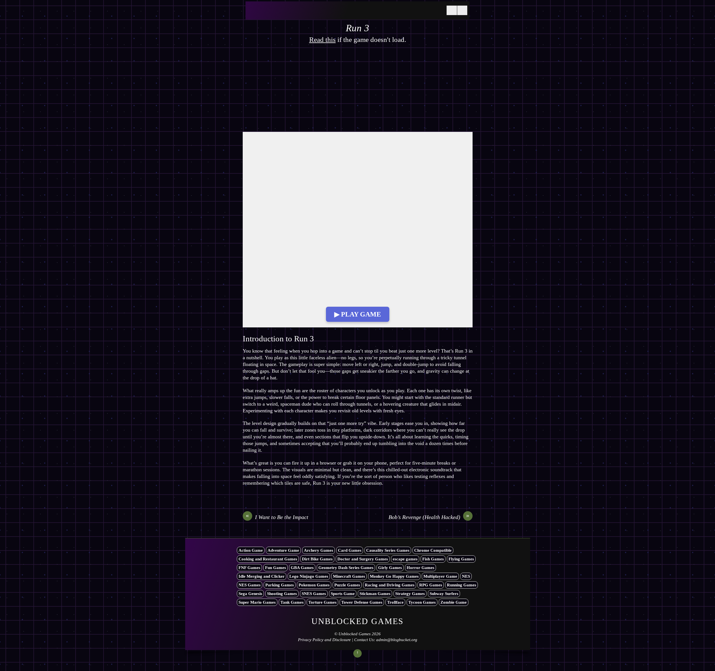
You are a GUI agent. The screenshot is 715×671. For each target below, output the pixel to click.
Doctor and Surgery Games (362, 559)
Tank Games (292, 602)
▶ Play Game (357, 314)
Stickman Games (374, 593)
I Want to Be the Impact (277, 516)
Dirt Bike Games (317, 559)
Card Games (349, 550)
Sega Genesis (250, 593)
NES (466, 576)
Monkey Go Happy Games (394, 576)
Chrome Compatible (433, 550)
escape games (405, 559)
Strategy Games (410, 593)
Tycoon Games (422, 602)
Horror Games (420, 567)
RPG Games (430, 585)
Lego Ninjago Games (308, 576)
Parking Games (279, 585)
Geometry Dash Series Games (345, 567)
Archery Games (318, 550)
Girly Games (390, 567)
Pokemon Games (314, 585)
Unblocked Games (355, 634)
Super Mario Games (257, 602)
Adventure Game (283, 550)
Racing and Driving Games (389, 585)
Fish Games (433, 559)
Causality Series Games (387, 550)
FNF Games (249, 567)
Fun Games (275, 567)
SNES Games (314, 593)
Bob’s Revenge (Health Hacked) (429, 516)
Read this (322, 39)
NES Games (250, 585)
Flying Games (461, 559)
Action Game (251, 550)
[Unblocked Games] (290, 13)
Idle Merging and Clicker (262, 576)
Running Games (461, 585)
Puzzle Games (347, 585)
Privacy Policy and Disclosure (324, 639)
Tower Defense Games (361, 602)
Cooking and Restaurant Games (268, 559)
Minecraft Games (349, 576)
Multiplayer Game (440, 576)
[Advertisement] (358, 90)
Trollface (395, 602)
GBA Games (302, 567)
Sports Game (343, 593)
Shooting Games (282, 593)
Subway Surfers (444, 593)
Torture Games (322, 602)
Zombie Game (453, 602)
